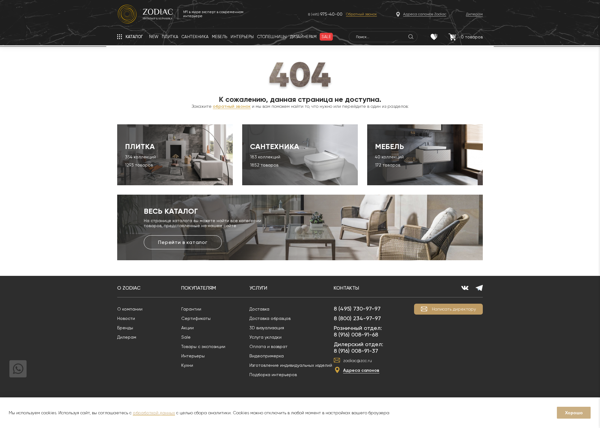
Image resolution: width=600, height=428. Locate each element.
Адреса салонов (361, 370)
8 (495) (325, 14)
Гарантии (191, 308)
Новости (126, 318)
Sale (186, 337)
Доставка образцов (270, 318)
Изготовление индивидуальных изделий (290, 365)
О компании (129, 308)
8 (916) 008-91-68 (356, 334)
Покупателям (198, 288)
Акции (187, 327)
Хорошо (574, 412)
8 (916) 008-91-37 (356, 350)
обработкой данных (154, 412)
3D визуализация (266, 327)
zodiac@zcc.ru (357, 360)
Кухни (187, 365)
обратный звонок (232, 106)
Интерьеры (193, 355)
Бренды (125, 327)
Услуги (258, 288)
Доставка (259, 308)
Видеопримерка (266, 355)
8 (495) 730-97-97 (357, 308)
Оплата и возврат (268, 346)
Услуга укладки (265, 337)
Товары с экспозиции (203, 346)
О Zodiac (129, 288)
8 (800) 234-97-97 (357, 318)
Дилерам (126, 337)
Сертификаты (196, 318)
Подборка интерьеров (273, 374)
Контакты (346, 288)
